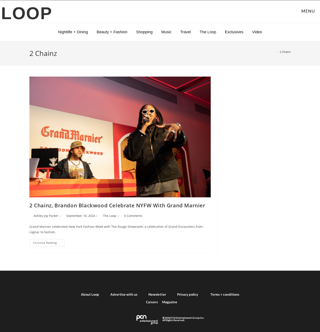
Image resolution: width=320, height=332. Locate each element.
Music (166, 32)
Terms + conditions (224, 294)
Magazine (169, 302)
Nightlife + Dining (73, 32)
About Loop (90, 294)
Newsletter (157, 294)
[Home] (274, 52)
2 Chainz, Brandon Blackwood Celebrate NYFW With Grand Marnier (117, 205)
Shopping (144, 32)
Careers (152, 302)
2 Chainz (285, 52)
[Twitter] (136, 280)
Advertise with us (123, 294)
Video (257, 32)
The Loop (208, 32)
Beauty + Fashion (112, 32)
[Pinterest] (199, 280)
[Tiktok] (183, 280)
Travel (185, 32)
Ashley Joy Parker (46, 216)
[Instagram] (152, 280)
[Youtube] (168, 280)
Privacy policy (187, 294)
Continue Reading (48, 241)
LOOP (27, 13)
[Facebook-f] (121, 280)
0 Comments (133, 216)
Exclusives (234, 32)
